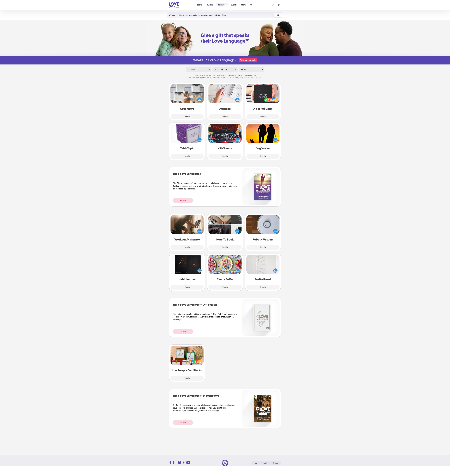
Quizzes (209, 5)
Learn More (222, 15)
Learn (199, 5)
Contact (275, 463)
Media (265, 463)
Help (255, 463)
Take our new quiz (247, 60)
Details (187, 116)
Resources (222, 5)
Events (234, 5)
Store (243, 5)
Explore (183, 200)
